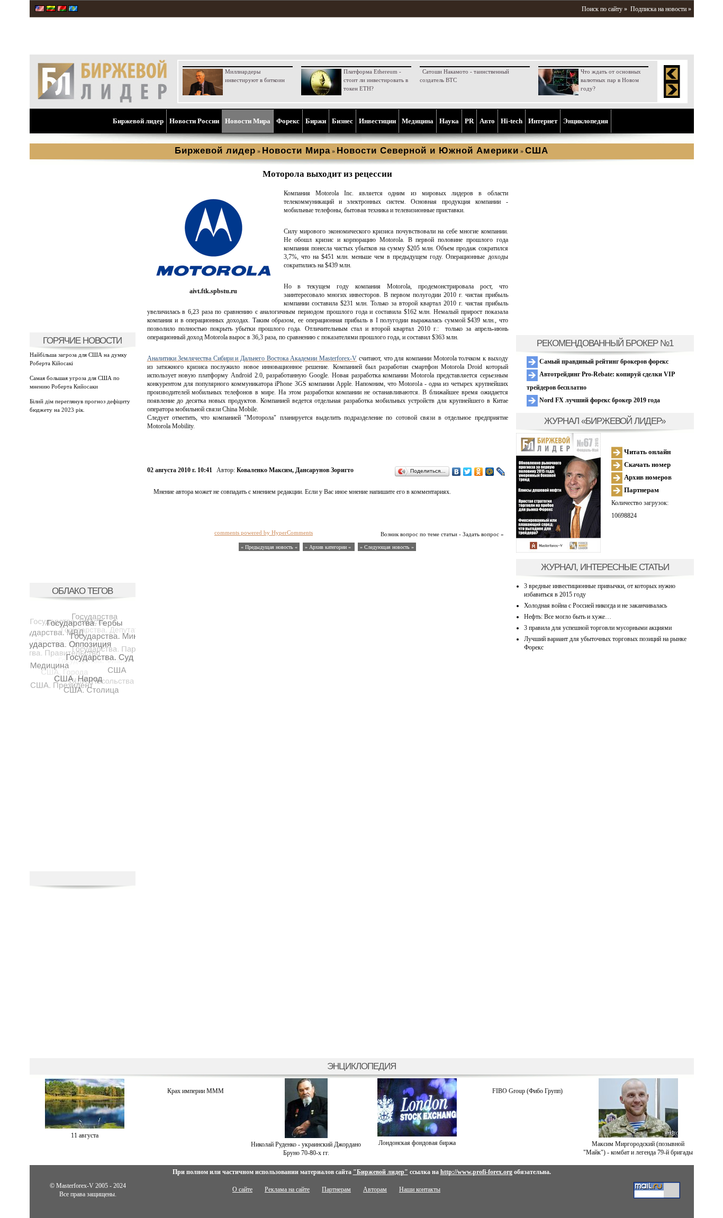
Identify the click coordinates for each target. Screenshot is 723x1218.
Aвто (487, 121)
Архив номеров (647, 477)
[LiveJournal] (501, 472)
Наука (449, 121)
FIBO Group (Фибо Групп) (527, 1091)
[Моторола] (213, 282)
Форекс (288, 121)
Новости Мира (247, 121)
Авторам (375, 1189)
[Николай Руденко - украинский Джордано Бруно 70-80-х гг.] (306, 1136)
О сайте (242, 1189)
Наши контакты (419, 1189)
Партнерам (640, 490)
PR (469, 121)
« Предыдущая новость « (269, 547)
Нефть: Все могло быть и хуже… (567, 616)
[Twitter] (467, 472)
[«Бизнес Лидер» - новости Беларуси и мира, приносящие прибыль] (62, 9)
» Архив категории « (329, 547)
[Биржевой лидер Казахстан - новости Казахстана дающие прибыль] (73, 9)
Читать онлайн (646, 452)
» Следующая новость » (387, 547)
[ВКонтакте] (456, 472)
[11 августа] (84, 1127)
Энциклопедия (585, 121)
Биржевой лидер (138, 121)
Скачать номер (646, 464)
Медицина (417, 121)
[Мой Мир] (489, 472)
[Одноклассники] (478, 472)
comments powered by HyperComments (263, 532)
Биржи (315, 121)
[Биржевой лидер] (102, 100)
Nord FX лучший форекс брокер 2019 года (599, 400)
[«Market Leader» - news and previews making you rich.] (39, 9)
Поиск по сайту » (604, 9)
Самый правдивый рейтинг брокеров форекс (603, 361)
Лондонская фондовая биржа (417, 1143)
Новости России (194, 121)
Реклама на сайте (287, 1189)
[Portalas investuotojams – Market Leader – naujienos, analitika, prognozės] (51, 9)
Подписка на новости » (660, 9)
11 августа (84, 1135)
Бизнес (342, 121)
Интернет (542, 121)
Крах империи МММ (195, 1091)
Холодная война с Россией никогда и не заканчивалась (595, 605)
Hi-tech (511, 121)
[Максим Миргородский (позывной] (638, 1135)
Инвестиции (377, 121)
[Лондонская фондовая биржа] (417, 1134)
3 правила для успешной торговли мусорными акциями (598, 627)
